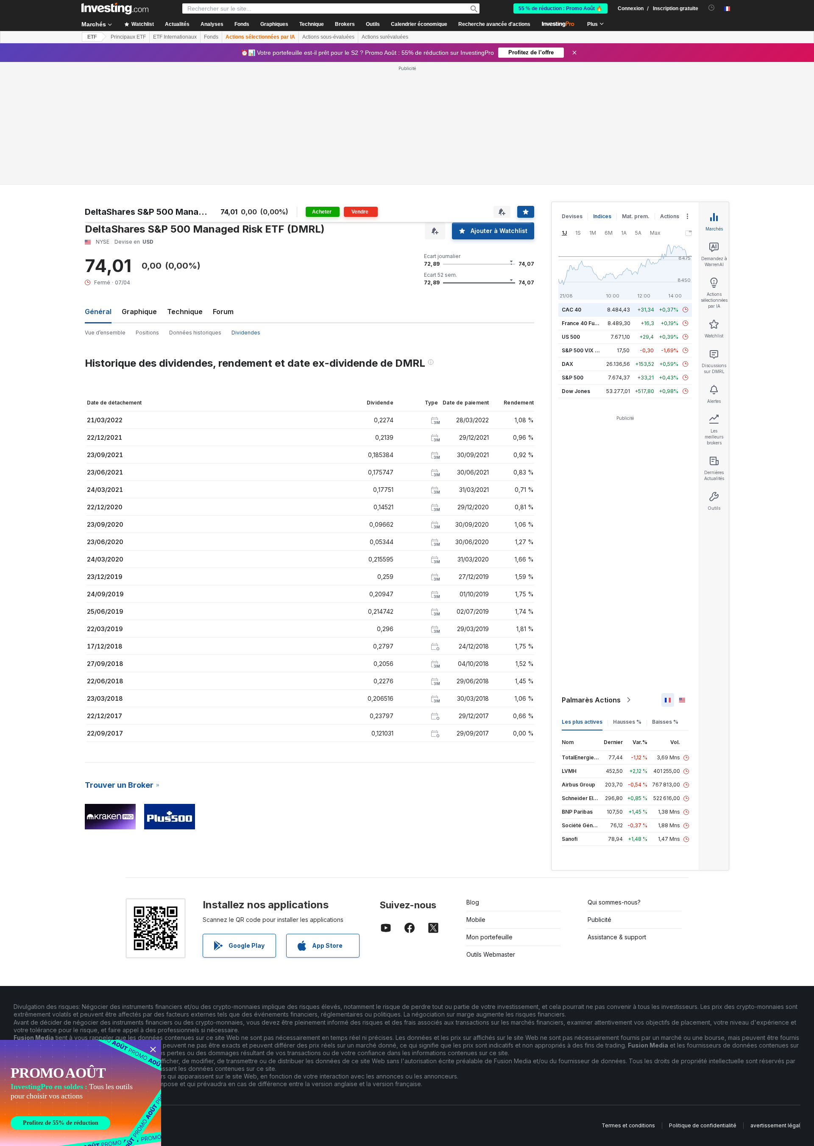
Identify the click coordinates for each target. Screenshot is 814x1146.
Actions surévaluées (385, 37)
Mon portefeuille (489, 937)
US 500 (571, 337)
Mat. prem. (636, 216)
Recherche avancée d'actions (494, 24)
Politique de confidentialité (702, 1125)
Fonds (211, 37)
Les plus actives (582, 722)
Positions (147, 332)
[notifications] (711, 8)
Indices (602, 216)
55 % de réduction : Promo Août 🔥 (560, 8)
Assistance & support (617, 937)
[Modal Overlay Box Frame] (80, 1093)
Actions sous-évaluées (328, 37)
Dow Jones (576, 391)
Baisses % (665, 722)
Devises (572, 216)
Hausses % (627, 722)
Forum (223, 311)
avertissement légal (775, 1125)
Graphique (139, 311)
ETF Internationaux (175, 37)
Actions (669, 216)
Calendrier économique (419, 24)
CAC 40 (571, 309)
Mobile (475, 919)
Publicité (599, 919)
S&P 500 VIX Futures (588, 350)
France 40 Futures (585, 323)
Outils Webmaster (490, 954)
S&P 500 (572, 377)
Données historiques (195, 332)
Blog (472, 902)
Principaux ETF (128, 37)
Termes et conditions (628, 1125)
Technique (185, 311)
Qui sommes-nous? (614, 902)
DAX (567, 364)
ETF (92, 37)
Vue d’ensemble (105, 332)
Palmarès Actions (591, 700)
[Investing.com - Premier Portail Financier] (114, 8)
